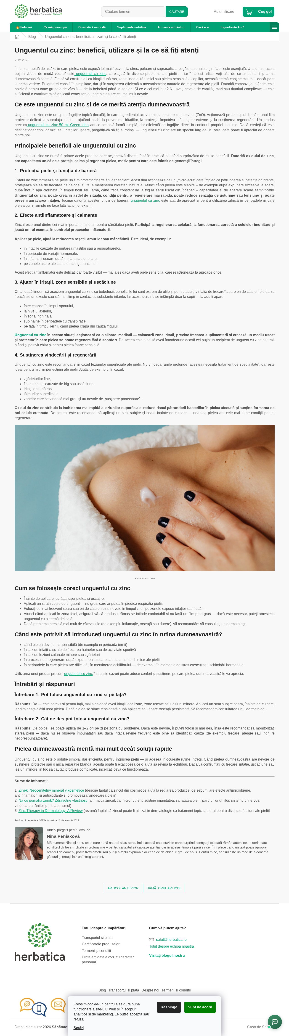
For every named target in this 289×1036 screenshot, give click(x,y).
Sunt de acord (200, 1007)
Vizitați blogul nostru (167, 955)
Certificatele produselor (100, 944)
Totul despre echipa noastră (171, 946)
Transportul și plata (97, 938)
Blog (102, 990)
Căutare (176, 11)
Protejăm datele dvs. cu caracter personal (108, 959)
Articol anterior (123, 888)
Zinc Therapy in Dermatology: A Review (51, 811)
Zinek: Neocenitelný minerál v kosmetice (51, 790)
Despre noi (150, 990)
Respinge (169, 1007)
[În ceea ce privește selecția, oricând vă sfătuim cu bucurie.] (51, 1007)
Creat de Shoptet (261, 1027)
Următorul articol (164, 888)
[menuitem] (24, 27)
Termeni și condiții (96, 951)
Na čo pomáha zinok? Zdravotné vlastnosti (53, 800)
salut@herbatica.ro (171, 939)
